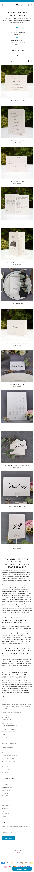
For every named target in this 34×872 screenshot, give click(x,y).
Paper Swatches (6, 805)
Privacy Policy (5, 796)
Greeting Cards (6, 767)
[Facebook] (2, 738)
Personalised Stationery (8, 747)
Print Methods (5, 814)
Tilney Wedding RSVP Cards (17, 181)
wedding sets (22, 626)
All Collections (6, 769)
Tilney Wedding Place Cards (17, 384)
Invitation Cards (6, 764)
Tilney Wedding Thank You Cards (17, 343)
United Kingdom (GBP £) (16, 847)
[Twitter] (6, 738)
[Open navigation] (2, 5)
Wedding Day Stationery (8, 761)
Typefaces (4, 811)
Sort (12, 61)
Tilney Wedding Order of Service (17, 262)
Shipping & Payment (7, 787)
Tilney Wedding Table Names (17, 506)
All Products (5, 772)
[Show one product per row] (28, 61)
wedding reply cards (13, 677)
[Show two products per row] (31, 61)
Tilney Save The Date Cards (17, 100)
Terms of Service (6, 790)
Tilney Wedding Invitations (17, 140)
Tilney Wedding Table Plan (17, 425)
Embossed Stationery (7, 753)
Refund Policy (5, 793)
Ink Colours (5, 808)
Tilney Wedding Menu (17, 303)
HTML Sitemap (6, 735)
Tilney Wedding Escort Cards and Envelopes (17, 465)
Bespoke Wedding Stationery (9, 755)
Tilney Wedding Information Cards (17, 222)
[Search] (28, 5)
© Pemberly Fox (17, 850)
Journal (4, 816)
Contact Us (5, 785)
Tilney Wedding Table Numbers (17, 546)
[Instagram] (10, 738)
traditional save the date (20, 586)
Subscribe (8, 838)
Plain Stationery (6, 750)
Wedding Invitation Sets (8, 758)
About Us (4, 782)
